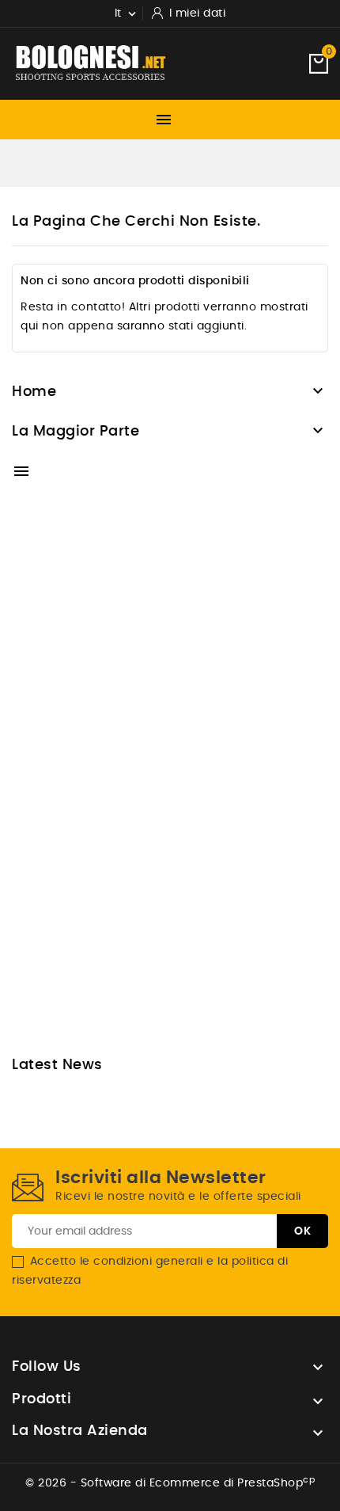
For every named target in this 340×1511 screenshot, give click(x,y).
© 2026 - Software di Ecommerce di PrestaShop (170, 1483)
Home (34, 392)
